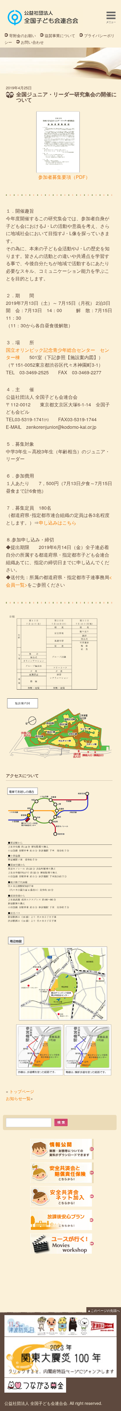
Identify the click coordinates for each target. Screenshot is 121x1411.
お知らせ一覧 (18, 1098)
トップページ (21, 1091)
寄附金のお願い (22, 35)
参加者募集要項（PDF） (52, 177)
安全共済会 (62, 1172)
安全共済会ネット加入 (62, 1196)
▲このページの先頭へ (104, 1310)
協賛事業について (60, 35)
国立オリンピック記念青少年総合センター (50, 350)
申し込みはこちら (57, 522)
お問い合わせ (32, 42)
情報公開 (62, 1149)
